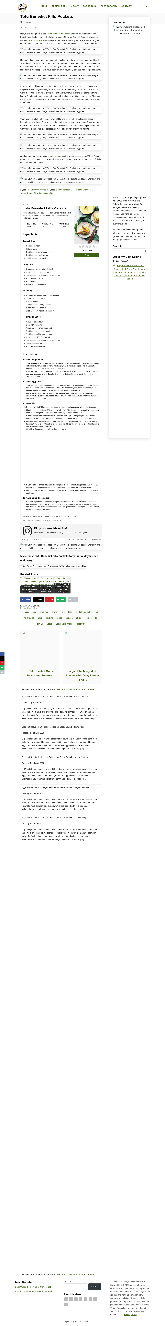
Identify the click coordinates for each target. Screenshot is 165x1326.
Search (67, 1282)
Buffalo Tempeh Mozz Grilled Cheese (72, 190)
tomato (40, 624)
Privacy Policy (130, 1315)
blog (34, 612)
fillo (63, 612)
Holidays (34, 608)
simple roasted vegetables (58, 34)
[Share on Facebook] (2, 654)
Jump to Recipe (30, 27)
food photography (83, 612)
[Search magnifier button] (144, 250)
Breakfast (23, 608)
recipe (59, 618)
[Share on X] (2, 658)
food (70, 612)
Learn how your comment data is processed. (76, 689)
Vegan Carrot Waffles (36, 190)
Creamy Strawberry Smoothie (39, 193)
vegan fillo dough (55, 156)
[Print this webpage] (2, 672)
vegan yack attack (64, 624)
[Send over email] (2, 667)
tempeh (88, 618)
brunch (55, 612)
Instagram (83, 533)
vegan (49, 624)
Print (87, 255)
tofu (97, 618)
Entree (29, 608)
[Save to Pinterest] (2, 663)
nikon (40, 618)
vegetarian (80, 624)
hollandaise (29, 618)
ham (97, 612)
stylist (78, 618)
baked (26, 612)
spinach (69, 618)
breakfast (44, 612)
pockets (49, 618)
